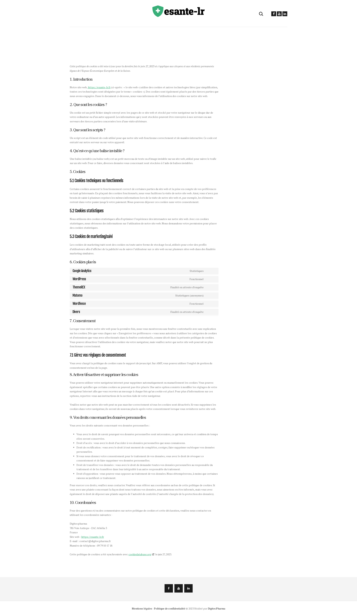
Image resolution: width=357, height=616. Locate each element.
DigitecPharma (216, 608)
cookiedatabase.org (139, 554)
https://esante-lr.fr (99, 87)
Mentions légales (142, 608)
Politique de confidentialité (169, 608)
